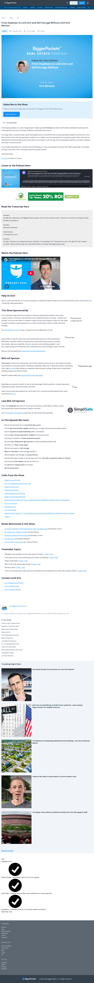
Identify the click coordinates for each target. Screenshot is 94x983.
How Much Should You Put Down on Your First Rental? (53, 669)
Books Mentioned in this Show (11, 650)
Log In (82, 3)
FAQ (2, 954)
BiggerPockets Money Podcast (14, 497)
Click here (4, 158)
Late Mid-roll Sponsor (9, 641)
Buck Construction (10, 503)
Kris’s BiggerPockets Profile (13, 583)
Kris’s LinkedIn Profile (11, 586)
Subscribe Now (10, 114)
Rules (2, 950)
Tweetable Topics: (7, 653)
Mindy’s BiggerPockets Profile (14, 493)
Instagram (4, 969)
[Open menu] (88, 3)
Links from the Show (8, 647)
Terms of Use (4, 948)
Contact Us (4, 937)
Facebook (4, 962)
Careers (3, 935)
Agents (25, 7)
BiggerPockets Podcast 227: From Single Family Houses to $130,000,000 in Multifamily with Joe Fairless (39, 513)
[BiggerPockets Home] (11, 3)
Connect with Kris (7, 656)
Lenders (32, 7)
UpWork (7, 517)
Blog (11, 18)
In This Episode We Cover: (10, 644)
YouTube (3, 967)
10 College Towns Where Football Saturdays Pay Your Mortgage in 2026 (59, 812)
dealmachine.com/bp (13, 330)
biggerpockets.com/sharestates (32, 375)
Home (3, 18)
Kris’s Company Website (12, 590)
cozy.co (13, 394)
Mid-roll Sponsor (7, 638)
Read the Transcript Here (10, 626)
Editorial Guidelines (6, 946)
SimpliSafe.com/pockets (14, 413)
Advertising (4, 933)
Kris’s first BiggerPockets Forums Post (17, 484)
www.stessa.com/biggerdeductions (33, 351)
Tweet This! (49, 554)
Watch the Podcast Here (9, 629)
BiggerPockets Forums (12, 480)
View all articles (7, 851)
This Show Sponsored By (10, 635)
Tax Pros (39, 7)
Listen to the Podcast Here (10, 623)
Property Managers (61, 7)
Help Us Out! (5, 632)
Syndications (81, 7)
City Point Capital (10, 510)
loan (10, 368)
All (18, 18)
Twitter (3, 965)
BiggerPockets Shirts (11, 490)
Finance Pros (49, 7)
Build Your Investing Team (12, 7)
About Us (3, 927)
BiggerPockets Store (11, 487)
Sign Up (73, 3)
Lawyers (72, 7)
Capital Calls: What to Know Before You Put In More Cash (54, 777)
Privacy (3, 952)
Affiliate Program (5, 931)
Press (2, 929)
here (90, 301)
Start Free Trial (7, 912)
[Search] (67, 3)
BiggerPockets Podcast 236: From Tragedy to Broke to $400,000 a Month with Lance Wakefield (36, 500)
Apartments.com (10, 507)
